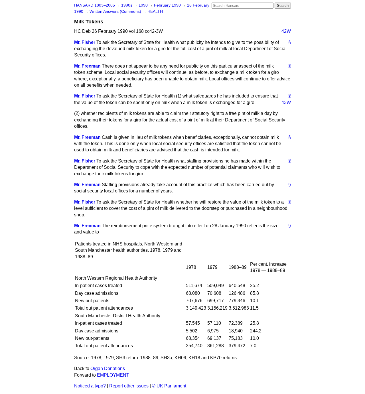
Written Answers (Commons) (116, 11)
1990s (127, 5)
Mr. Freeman (87, 66)
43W (286, 102)
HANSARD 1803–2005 (94, 5)
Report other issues (129, 385)
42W (286, 31)
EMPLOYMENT (113, 375)
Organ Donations (107, 368)
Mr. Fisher (84, 42)
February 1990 (168, 5)
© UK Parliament (169, 385)
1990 (144, 5)
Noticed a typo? (90, 385)
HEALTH (155, 11)
